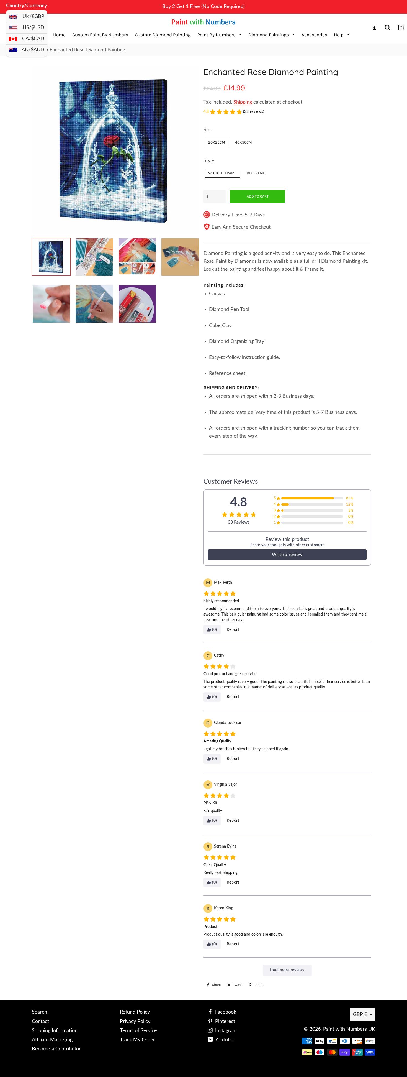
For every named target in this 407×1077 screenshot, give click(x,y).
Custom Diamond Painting (163, 34)
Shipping (242, 102)
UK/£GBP (33, 16)
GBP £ (360, 1014)
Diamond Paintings (269, 34)
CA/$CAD (33, 38)
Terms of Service (138, 1030)
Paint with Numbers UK (349, 1029)
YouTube (223, 1039)
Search (39, 1012)
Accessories (314, 34)
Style (209, 160)
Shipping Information (55, 1030)
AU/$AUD (33, 49)
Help (339, 34)
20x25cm (216, 142)
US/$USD (33, 27)
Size (208, 129)
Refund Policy (135, 1012)
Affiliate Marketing (52, 1039)
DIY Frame (256, 173)
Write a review (287, 554)
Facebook (225, 1012)
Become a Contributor (56, 1049)
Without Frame (222, 173)
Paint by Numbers (217, 34)
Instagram (225, 1030)
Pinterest (224, 1021)
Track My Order (137, 1039)
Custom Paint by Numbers (100, 34)
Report (233, 630)
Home (59, 34)
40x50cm (243, 142)
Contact (40, 1021)
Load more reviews (287, 970)
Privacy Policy (135, 1021)
